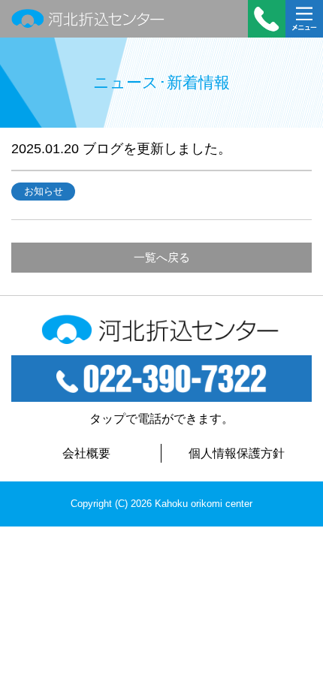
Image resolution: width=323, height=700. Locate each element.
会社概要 (86, 453)
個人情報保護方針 (237, 453)
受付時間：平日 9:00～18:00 (266, 19)
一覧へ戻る (162, 257)
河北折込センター (88, 19)
